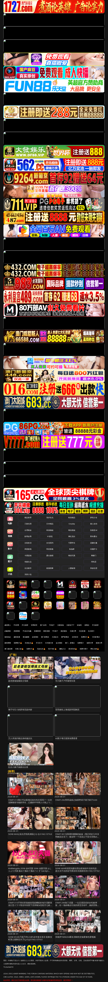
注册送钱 (60, 625)
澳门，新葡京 (70, 643)
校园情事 (49, 568)
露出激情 (49, 555)
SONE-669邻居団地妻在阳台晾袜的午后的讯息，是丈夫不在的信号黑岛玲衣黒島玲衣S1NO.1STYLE (77, 869)
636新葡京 (96, 637)
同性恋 (93, 562)
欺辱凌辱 (27, 536)
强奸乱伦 (49, 517)
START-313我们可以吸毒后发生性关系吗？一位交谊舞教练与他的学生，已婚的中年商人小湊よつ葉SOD (30, 802)
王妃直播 (82, 631)
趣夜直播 (17, 637)
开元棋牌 (25, 625)
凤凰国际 (17, 631)
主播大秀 (73, 631)
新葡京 (87, 625)
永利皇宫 (75, 637)
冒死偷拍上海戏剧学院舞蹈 (67, 709)
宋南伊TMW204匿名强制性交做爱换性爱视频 (75, 937)
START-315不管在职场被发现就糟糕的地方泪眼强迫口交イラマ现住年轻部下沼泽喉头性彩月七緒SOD (30, 905)
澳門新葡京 (65, 637)
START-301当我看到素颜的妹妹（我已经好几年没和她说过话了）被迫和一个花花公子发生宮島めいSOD (77, 836)
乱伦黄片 (91, 631)
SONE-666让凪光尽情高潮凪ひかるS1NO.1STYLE (30, 834)
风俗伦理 (93, 568)
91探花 (50, 536)
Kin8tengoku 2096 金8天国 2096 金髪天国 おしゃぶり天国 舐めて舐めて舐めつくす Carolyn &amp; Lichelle (30, 871)
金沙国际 (59, 643)
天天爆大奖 (49, 643)
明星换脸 (49, 549)
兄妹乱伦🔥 (41, 649)
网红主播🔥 (94, 649)
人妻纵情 (71, 568)
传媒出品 (27, 562)
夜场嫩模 (26, 637)
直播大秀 (99, 643)
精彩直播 (46, 631)
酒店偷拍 (64, 631)
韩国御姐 (49, 530)
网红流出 (71, 536)
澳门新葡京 (45, 637)
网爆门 (93, 555)
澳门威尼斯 (8, 649)
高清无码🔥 (72, 649)
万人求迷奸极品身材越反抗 (20, 738)
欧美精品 (71, 517)
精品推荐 (27, 517)
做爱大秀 (90, 643)
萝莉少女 (93, 517)
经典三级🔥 (19, 649)
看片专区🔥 (52, 649)
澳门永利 (43, 625)
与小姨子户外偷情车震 (65, 680)
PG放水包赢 (27, 631)
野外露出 (93, 536)
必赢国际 (7, 631)
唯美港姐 (71, 530)
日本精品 (49, 524)
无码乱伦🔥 (29, 643)
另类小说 (27, 574)
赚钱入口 (62, 649)
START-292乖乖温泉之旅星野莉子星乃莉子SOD (76, 800)
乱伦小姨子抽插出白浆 (18, 767)
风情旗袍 (27, 549)
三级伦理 (27, 524)
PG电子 (52, 625)
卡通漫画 (27, 555)
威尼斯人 (7, 625)
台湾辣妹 (27, 530)
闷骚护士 (93, 549)
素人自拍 (93, 524)
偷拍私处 (7, 637)
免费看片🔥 (85, 637)
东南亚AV (93, 530)
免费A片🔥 (30, 649)
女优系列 (49, 543)
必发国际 (35, 637)
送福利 (79, 625)
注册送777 (70, 625)
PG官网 (16, 625)
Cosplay (72, 524)
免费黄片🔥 (18, 643)
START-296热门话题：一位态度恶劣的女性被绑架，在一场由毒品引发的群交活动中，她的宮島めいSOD (77, 905)
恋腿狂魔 (93, 543)
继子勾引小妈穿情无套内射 (20, 709)
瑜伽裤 (71, 549)
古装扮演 (27, 543)
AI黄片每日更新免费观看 (66, 738)
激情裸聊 (7, 643)
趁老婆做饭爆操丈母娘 (18, 680)
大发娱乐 (55, 637)
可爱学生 (71, 543)
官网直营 (34, 625)
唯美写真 (71, 555)
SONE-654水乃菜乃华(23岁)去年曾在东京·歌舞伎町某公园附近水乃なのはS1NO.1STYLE (30, 938)
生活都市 (27, 568)
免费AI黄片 (84, 649)
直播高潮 (37, 631)
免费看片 (80, 643)
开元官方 (39, 643)
